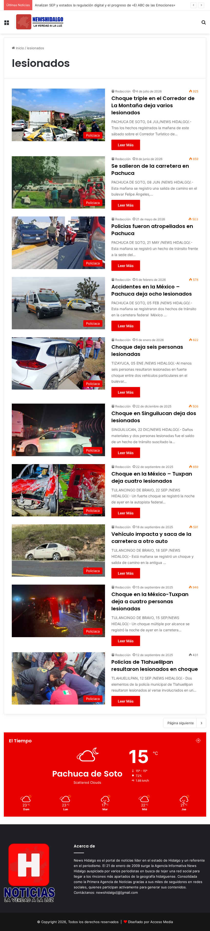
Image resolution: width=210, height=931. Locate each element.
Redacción (123, 91)
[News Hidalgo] (39, 22)
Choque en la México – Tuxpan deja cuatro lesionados (151, 477)
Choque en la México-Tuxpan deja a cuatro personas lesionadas (149, 601)
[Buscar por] (203, 24)
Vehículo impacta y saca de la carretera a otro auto (151, 537)
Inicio (19, 48)
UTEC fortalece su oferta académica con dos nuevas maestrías (85, 5)
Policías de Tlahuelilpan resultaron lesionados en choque (154, 665)
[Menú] (6, 24)
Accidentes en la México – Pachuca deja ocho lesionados (151, 290)
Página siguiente (180, 723)
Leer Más (126, 145)
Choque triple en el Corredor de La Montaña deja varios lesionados (153, 105)
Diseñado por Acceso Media (150, 922)
